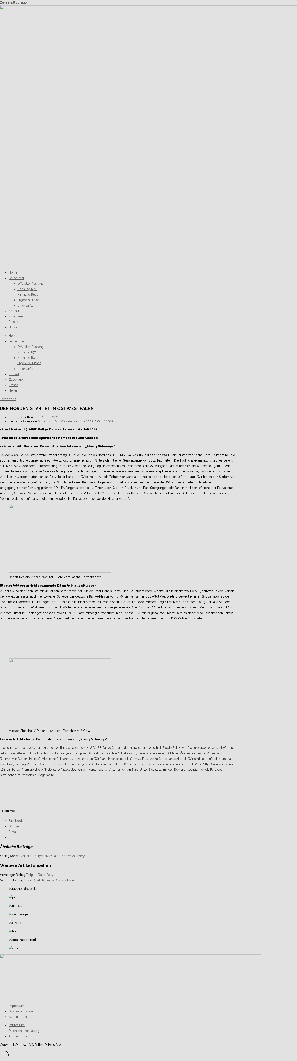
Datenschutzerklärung (24, 1011)
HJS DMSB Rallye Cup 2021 (72, 421)
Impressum (17, 1006)
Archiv (42, 421)
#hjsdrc (25, 856)
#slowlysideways (74, 856)
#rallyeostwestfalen (46, 856)
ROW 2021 (105, 421)
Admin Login (18, 1016)
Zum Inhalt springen (14, 2)
